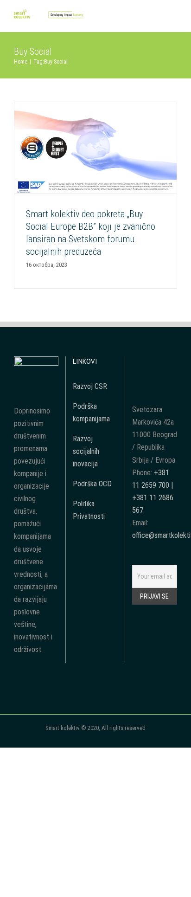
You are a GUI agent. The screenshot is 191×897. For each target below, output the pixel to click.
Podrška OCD (92, 483)
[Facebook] (136, 363)
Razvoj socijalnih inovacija (86, 451)
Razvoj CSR (90, 386)
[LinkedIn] (173, 363)
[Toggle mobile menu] (173, 18)
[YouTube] (148, 363)
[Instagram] (161, 363)
